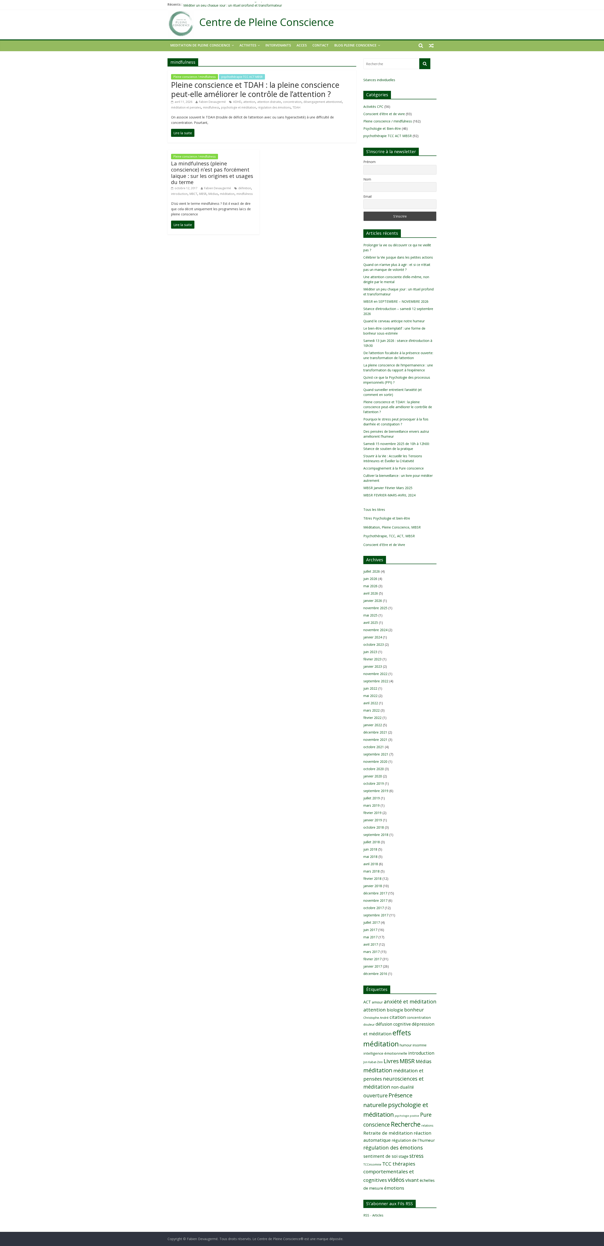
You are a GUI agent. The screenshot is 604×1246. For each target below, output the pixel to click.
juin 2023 (370, 652)
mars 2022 (371, 710)
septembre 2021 (375, 754)
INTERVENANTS (278, 45)
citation (398, 1017)
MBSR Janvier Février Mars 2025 (387, 488)
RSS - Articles (373, 1215)
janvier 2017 (372, 966)
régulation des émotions (274, 107)
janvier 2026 (372, 600)
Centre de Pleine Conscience (266, 22)
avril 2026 (370, 593)
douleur (369, 1024)
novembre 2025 (375, 608)
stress (416, 1155)
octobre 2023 (373, 644)
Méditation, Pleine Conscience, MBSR (392, 527)
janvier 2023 (372, 666)
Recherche (405, 1124)
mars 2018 (371, 871)
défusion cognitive (393, 1024)
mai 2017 (370, 937)
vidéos (396, 1179)
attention (249, 102)
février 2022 (372, 717)
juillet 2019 (371, 798)
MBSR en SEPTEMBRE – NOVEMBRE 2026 (395, 301)
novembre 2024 (375, 630)
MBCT (193, 194)
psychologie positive (407, 1115)
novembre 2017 (375, 900)
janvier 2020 (372, 776)
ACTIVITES (247, 45)
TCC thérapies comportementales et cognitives (389, 1171)
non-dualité (402, 1087)
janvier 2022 (372, 725)
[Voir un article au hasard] (431, 45)
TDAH (296, 107)
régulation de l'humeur (413, 1140)
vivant (412, 1180)
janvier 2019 (372, 820)
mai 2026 (370, 586)
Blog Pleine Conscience (355, 45)
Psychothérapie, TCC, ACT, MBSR (389, 536)
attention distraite (269, 102)
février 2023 (372, 659)
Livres (391, 1061)
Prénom (369, 161)
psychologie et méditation (238, 107)
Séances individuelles (379, 80)
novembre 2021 (375, 739)
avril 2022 (370, 703)
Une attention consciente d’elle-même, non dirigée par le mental (232, 4)
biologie (395, 1010)
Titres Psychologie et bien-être (386, 518)
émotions (394, 1188)
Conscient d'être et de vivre (384, 114)
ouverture (375, 1095)
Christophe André (376, 1017)
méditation (227, 194)
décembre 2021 (375, 732)
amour (377, 1002)
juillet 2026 (371, 571)
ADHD (237, 102)
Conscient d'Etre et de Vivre (384, 544)
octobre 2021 (373, 747)
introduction (179, 194)
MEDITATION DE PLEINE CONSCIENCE (200, 45)
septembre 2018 (375, 834)
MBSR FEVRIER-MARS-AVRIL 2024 (389, 495)
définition (244, 188)
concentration (292, 102)
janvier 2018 (372, 886)
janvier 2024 (372, 637)
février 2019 (372, 812)
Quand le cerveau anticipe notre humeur (394, 321)
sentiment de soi (380, 1156)
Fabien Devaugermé (212, 102)
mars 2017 (371, 951)
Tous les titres (374, 509)
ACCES (302, 45)
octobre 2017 (373, 908)
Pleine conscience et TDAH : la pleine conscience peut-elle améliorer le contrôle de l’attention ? (255, 89)
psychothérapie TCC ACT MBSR (242, 77)
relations (427, 1125)
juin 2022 (370, 688)
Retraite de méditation (388, 1133)
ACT (367, 1002)
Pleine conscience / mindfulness (194, 77)
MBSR (202, 194)
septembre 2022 (375, 681)
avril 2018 (370, 864)
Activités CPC (373, 106)
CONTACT (320, 45)
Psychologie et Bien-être (382, 128)
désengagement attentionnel (322, 102)
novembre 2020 (375, 761)
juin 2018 (370, 849)
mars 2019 (371, 805)
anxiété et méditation (410, 1001)
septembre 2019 (375, 791)
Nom (367, 179)
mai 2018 (370, 856)
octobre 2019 (373, 783)
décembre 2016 (375, 973)
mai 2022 (370, 695)
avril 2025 (370, 622)
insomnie (420, 1045)
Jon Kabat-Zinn (373, 1062)
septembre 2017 (375, 915)
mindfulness (211, 107)
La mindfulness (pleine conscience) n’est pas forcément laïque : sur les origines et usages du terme (212, 172)
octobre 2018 (373, 827)
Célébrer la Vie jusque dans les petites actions (398, 257)
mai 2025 (370, 615)
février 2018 (372, 878)
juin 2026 (370, 578)
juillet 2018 (371, 842)
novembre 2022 (375, 673)
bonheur (414, 1010)
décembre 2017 (375, 893)
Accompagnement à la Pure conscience (393, 468)
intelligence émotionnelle (385, 1053)
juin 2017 (370, 929)
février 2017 (372, 959)
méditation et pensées (186, 107)
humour (406, 1045)
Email (367, 196)
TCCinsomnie (372, 1164)
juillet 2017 (371, 922)
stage (403, 1156)
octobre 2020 (373, 769)
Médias (213, 194)
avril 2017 (370, 944)
